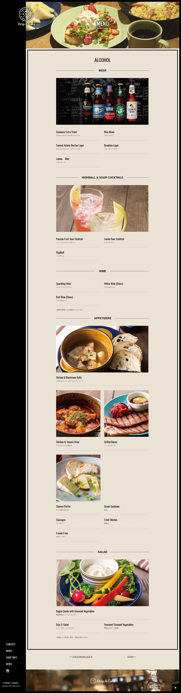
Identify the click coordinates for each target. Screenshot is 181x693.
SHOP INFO (11, 657)
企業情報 (6, 683)
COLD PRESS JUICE (82, 656)
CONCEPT (11, 644)
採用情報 (14, 683)
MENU (9, 651)
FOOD (130, 656)
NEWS (9, 664)
